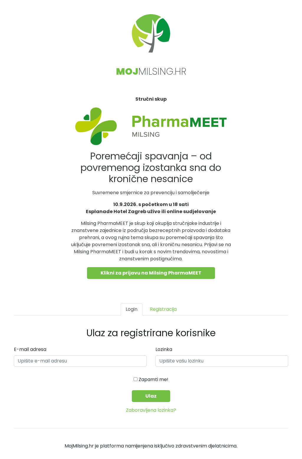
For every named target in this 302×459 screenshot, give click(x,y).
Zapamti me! (152, 379)
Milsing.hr (151, 71)
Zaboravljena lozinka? (151, 410)
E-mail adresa (30, 349)
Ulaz (151, 396)
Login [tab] (131, 309)
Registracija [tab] (163, 309)
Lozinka (163, 349)
